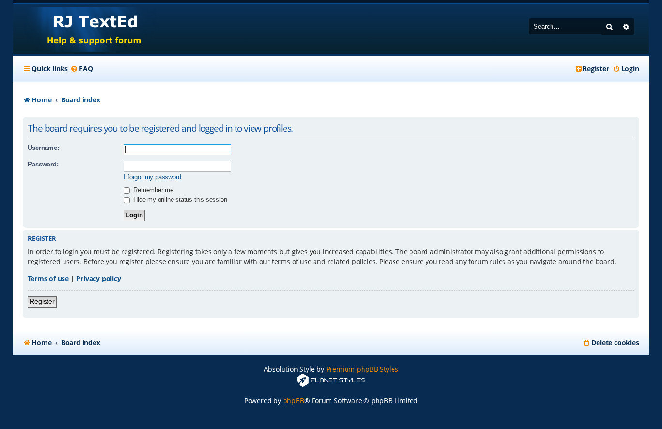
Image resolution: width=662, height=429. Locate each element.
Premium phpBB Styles (362, 369)
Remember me (152, 190)
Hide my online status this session (179, 199)
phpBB (293, 400)
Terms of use (48, 278)
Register (42, 301)
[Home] (85, 29)
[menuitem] (81, 69)
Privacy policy (98, 278)
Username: (43, 147)
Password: (43, 164)
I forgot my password (152, 177)
